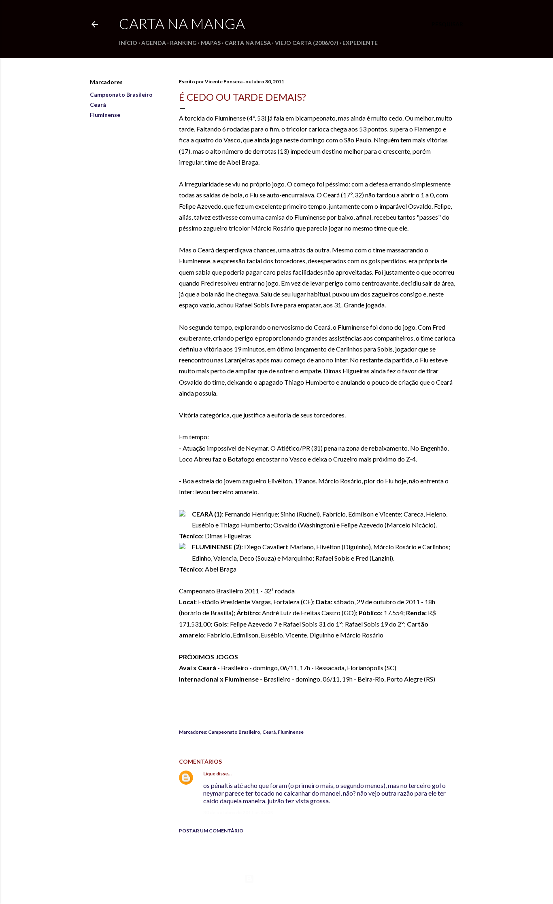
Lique (209, 774)
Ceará (98, 104)
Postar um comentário (211, 831)
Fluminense (105, 114)
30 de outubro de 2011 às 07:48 (238, 812)
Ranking (183, 42)
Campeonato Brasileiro (121, 94)
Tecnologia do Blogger (283, 879)
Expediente (360, 42)
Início (128, 42)
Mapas (211, 42)
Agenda (153, 42)
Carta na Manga (182, 23)
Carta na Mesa (248, 42)
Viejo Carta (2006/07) (306, 42)
